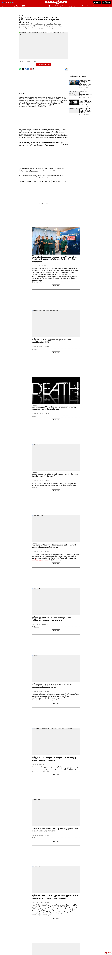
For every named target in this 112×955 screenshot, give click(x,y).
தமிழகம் (17, 6)
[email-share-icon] (31, 70)
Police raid (47, 181)
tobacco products (38, 181)
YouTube (89, 6)
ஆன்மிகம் (55, 6)
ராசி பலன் (63, 6)
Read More (56, 285)
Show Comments (43, 203)
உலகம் (31, 6)
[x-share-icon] (23, 70)
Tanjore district (57, 181)
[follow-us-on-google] (66, 69)
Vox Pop (95, 6)
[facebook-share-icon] (25, 70)
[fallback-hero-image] (74, 82)
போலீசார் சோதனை (25, 181)
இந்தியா (24, 6)
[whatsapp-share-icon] (20, 70)
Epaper (109, 952)
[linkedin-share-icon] (28, 70)
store (64, 181)
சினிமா (37, 6)
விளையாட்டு (46, 6)
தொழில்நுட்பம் (72, 6)
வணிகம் (82, 6)
